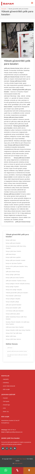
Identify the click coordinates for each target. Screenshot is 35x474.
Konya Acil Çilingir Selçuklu (14, 290)
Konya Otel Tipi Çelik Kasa (14, 333)
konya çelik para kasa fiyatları (15, 278)
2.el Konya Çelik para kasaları (15, 311)
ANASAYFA (6, 379)
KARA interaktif (18, 464)
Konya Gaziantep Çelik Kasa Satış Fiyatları (16, 247)
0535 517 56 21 (12, 430)
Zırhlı (4, 408)
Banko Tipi (6, 411)
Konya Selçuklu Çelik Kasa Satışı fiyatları (18, 330)
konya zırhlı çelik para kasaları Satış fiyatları (17, 267)
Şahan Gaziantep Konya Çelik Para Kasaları (16, 318)
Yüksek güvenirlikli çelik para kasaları (17, 62)
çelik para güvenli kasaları (13, 305)
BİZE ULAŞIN (6, 389)
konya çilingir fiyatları (12, 287)
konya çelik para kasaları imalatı (15, 260)
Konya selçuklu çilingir (12, 302)
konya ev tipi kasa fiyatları (14, 263)
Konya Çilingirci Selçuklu (13, 299)
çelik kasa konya (11, 254)
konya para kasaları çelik (13, 308)
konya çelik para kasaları (13, 243)
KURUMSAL (6, 382)
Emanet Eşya (6, 405)
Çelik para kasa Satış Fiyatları (15, 327)
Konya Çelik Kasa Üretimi (13, 251)
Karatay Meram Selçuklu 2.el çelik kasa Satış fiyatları (17, 323)
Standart (5, 398)
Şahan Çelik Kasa (11, 336)
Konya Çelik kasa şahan (13, 314)
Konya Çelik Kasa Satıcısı (13, 339)
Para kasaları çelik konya (13, 296)
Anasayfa (3, 9)
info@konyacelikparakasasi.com (13, 432)
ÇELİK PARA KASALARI (9, 386)
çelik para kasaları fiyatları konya (16, 281)
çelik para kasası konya (13, 271)
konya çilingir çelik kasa (13, 274)
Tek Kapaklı (6, 401)
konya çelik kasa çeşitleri (13, 257)
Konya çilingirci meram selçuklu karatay (18, 284)
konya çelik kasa (11, 240)
